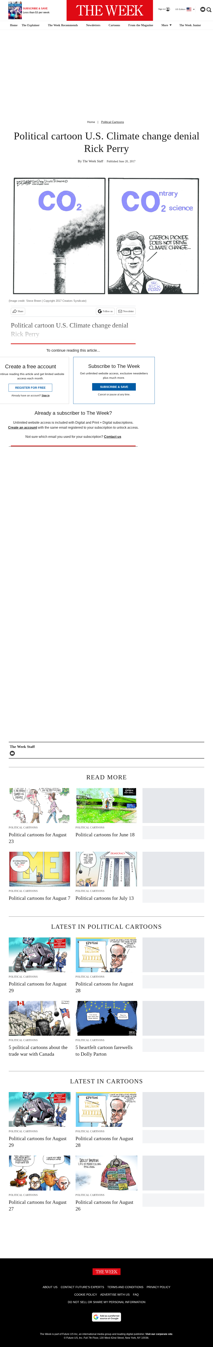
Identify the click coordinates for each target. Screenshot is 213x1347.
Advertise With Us (115, 1294)
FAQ (136, 1294)
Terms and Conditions (125, 1287)
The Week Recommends (63, 25)
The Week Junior (190, 25)
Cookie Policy (85, 1294)
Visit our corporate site (158, 1334)
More (165, 25)
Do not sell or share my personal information (106, 1302)
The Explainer (31, 25)
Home (91, 122)
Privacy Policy (158, 1287)
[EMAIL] (13, 753)
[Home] (13, 25)
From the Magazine (140, 25)
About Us (50, 1287)
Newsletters (93, 25)
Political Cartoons (112, 122)
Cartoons (114, 25)
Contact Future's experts (82, 1287)
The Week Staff (93, 161)
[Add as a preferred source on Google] (106, 1317)
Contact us (112, 436)
